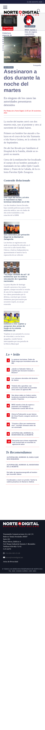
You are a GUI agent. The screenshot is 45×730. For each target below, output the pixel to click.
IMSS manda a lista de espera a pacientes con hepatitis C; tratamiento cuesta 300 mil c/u (23, 406)
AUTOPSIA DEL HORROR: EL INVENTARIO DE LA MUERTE (23, 434)
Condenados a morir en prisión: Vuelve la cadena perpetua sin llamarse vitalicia (22, 481)
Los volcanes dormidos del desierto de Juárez (25, 379)
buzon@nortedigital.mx (14, 557)
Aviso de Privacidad (10, 562)
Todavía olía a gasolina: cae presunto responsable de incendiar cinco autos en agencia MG (24, 387)
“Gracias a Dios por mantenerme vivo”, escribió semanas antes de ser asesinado (24, 425)
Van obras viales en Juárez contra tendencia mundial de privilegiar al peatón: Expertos (24, 397)
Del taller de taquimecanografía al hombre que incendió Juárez (22, 473)
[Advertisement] (17, 503)
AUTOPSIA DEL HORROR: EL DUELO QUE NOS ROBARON (23, 458)
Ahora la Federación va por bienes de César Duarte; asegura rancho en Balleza (25, 416)
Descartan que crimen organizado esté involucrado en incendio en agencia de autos (24, 442)
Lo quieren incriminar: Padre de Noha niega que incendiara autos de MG (25, 361)
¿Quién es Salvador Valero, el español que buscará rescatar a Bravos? (23, 370)
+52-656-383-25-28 (12, 553)
